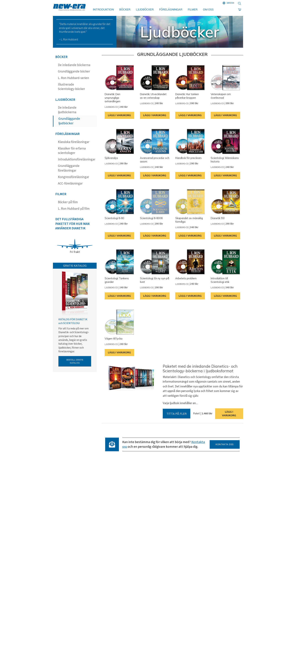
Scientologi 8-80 (114, 218)
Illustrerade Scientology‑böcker (71, 86)
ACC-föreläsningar (70, 183)
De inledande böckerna (74, 65)
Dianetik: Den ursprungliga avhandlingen (112, 98)
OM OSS (208, 9)
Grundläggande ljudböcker (69, 121)
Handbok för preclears (188, 158)
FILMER (193, 9)
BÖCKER (124, 9)
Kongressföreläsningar (73, 177)
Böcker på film (68, 202)
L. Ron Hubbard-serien (73, 78)
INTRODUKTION (103, 9)
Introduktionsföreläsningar (76, 159)
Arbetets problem (185, 278)
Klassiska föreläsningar (73, 142)
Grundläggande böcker (74, 71)
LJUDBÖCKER (145, 9)
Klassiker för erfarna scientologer (72, 150)
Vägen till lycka (113, 338)
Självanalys (111, 158)
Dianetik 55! (218, 218)
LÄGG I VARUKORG (119, 115)
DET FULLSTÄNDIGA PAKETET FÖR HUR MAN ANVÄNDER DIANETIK (72, 224)
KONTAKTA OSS (225, 444)
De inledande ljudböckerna (67, 110)
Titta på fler (176, 413)
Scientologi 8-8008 (151, 218)
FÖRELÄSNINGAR (170, 9)
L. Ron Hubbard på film (74, 208)
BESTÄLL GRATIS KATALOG (74, 361)
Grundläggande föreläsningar (68, 168)
